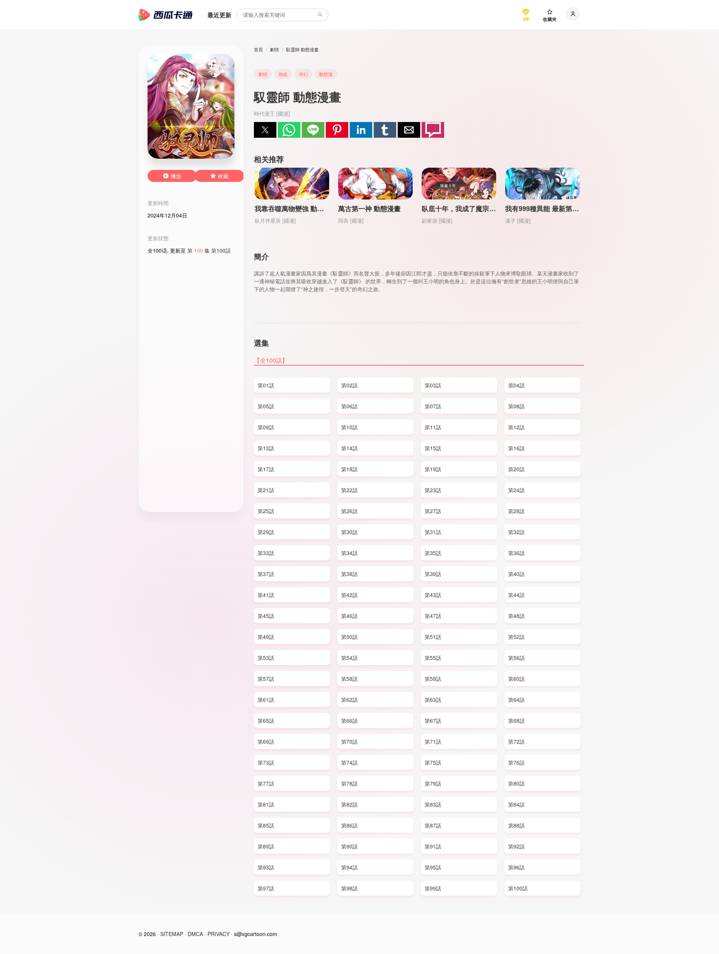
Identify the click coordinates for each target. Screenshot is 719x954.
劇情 (274, 49)
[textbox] (282, 15)
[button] (265, 130)
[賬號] (572, 14)
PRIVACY (218, 934)
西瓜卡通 (165, 15)
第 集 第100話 (209, 250)
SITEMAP (171, 934)
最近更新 (219, 14)
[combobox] (282, 15)
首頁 (258, 49)
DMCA (195, 934)
